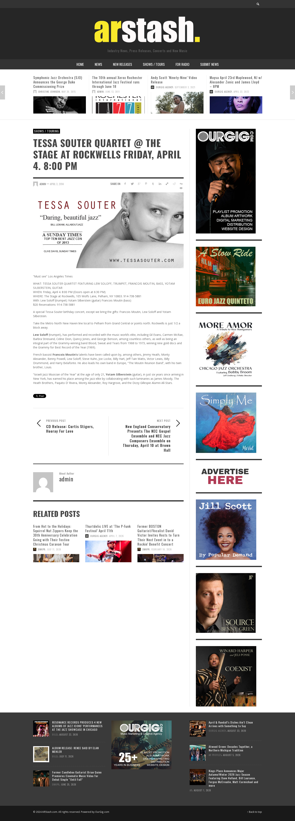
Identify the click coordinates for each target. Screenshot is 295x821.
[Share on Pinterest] (146, 184)
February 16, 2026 (161, 549)
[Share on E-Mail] (181, 188)
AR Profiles (215, 755)
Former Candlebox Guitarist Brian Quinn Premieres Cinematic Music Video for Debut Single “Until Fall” (77, 775)
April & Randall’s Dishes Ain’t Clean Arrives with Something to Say (231, 724)
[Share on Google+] (139, 184)
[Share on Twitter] (132, 184)
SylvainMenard (223, 82)
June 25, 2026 (68, 784)
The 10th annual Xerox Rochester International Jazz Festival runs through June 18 (58, 82)
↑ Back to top (254, 811)
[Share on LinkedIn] (160, 184)
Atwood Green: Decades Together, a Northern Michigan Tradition (230, 748)
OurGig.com (102, 811)
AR (191, 790)
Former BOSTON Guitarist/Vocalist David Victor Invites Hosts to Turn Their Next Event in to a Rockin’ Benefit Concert (158, 535)
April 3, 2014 (57, 184)
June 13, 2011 (54, 91)
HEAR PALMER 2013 (223, 77)
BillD (55, 734)
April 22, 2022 (182, 91)
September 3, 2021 (126, 87)
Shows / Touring (46, 131)
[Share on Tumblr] (153, 184)
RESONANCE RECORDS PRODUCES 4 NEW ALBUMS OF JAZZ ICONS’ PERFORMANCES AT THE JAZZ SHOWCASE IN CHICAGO (77, 726)
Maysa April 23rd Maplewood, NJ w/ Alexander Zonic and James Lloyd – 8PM (177, 82)
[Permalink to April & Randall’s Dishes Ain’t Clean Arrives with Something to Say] (198, 728)
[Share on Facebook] (125, 184)
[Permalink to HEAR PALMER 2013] (236, 100)
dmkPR (41, 549)
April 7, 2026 (116, 536)
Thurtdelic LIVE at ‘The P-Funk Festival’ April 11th (108, 528)
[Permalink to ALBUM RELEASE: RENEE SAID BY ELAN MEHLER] (41, 754)
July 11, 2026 (54, 549)
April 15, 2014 (240, 82)
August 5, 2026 (232, 755)
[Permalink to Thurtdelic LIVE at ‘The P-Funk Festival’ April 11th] (108, 551)
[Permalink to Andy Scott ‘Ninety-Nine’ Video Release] (118, 103)
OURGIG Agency (105, 87)
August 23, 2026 (68, 734)
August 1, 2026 (202, 790)
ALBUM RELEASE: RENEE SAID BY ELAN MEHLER (75, 750)
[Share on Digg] (181, 184)
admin (41, 91)
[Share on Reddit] (174, 184)
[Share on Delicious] (167, 184)
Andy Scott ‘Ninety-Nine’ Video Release (115, 79)
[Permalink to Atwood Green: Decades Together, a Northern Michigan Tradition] (198, 752)
